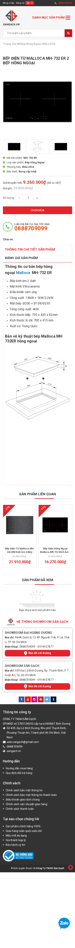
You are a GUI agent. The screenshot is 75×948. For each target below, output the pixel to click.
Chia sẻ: (8, 239)
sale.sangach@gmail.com (23, 741)
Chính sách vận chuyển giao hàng (26, 804)
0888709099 (27, 646)
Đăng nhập (8, 3)
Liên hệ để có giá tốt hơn (32, 226)
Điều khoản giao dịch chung (23, 799)
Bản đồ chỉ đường (39, 653)
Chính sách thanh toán (20, 808)
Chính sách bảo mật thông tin (24, 790)
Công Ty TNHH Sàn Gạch (50, 868)
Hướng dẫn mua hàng (19, 768)
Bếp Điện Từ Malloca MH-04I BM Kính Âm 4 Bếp (19, 550)
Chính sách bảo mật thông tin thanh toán (31, 794)
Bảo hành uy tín (15, 844)
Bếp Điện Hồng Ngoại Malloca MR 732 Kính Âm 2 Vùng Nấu (55, 550)
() (32, 3)
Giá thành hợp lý (16, 840)
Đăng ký (20, 3)
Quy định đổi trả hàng (19, 772)
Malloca (23, 272)
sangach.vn (14, 751)
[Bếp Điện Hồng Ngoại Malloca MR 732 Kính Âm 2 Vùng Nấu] (55, 525)
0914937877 (45, 646)
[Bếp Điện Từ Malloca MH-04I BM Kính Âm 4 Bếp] (19, 525)
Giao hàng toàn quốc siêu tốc (24, 830)
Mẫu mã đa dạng (16, 835)
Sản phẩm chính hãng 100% (23, 826)
